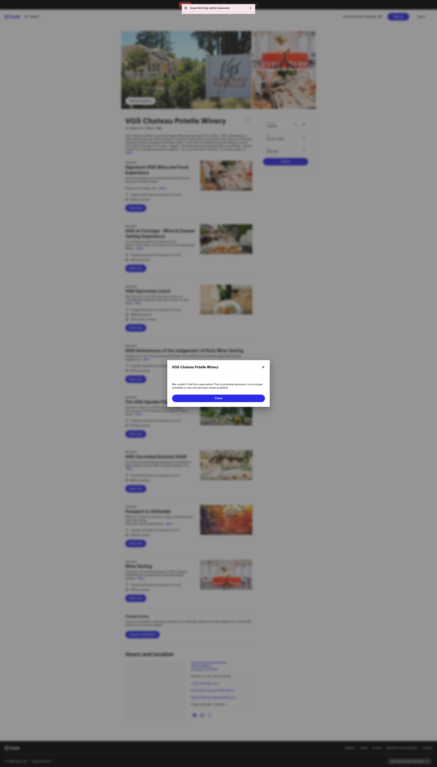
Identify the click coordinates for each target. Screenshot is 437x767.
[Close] (263, 367)
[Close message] (250, 8)
